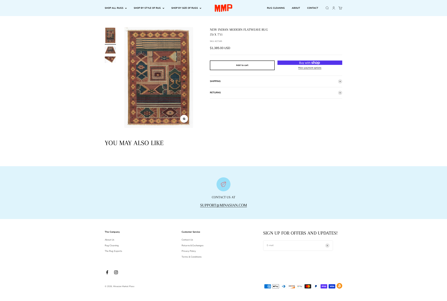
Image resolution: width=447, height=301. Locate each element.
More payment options (309, 67)
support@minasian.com (223, 205)
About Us (109, 239)
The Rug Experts (113, 251)
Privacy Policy (189, 251)
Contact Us (187, 239)
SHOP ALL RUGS (114, 8)
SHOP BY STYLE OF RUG (147, 8)
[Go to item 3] (110, 60)
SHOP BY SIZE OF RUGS (184, 8)
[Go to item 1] (110, 36)
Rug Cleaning (112, 245)
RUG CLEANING (276, 8)
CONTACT (312, 8)
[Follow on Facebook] (107, 272)
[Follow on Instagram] (116, 272)
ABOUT (296, 8)
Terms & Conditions (191, 256)
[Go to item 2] (110, 50)
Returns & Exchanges (192, 245)
